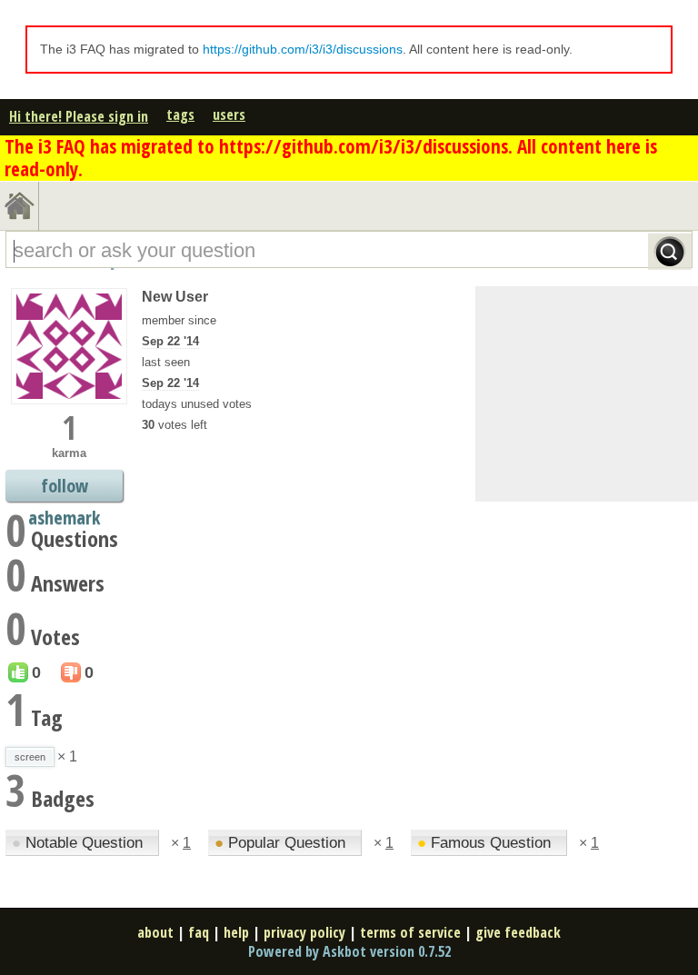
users (229, 114)
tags (180, 114)
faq (198, 932)
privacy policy (304, 932)
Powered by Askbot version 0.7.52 (349, 951)
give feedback (518, 932)
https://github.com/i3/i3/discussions (303, 49)
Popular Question (282, 842)
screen (30, 756)
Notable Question (79, 842)
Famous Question (486, 842)
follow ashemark (64, 487)
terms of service (410, 932)
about (155, 932)
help (236, 932)
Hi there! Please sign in (78, 116)
